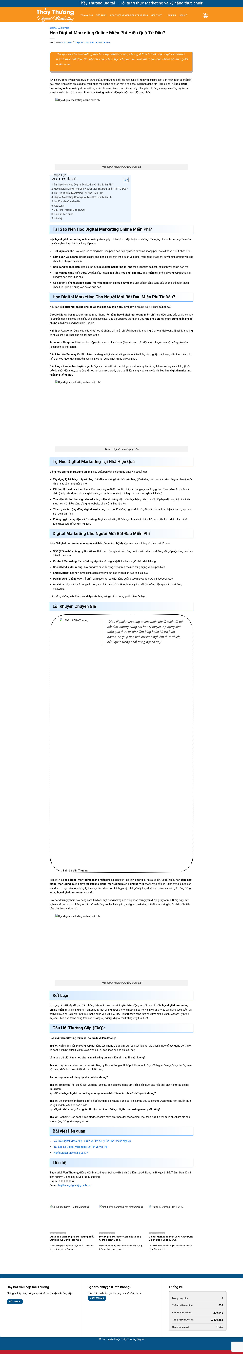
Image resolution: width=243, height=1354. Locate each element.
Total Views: (179, 1319)
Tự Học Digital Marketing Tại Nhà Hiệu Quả (78, 193)
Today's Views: (181, 1305)
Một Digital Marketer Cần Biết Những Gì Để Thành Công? (120, 1238)
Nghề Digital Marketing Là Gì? (71, 1152)
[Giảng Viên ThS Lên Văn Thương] (55, 14)
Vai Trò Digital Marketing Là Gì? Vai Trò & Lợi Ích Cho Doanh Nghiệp (92, 1141)
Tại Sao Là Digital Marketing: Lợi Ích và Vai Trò (80, 1146)
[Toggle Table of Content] (124, 180)
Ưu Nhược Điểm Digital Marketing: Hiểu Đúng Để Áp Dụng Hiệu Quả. (72, 1238)
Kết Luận (59, 205)
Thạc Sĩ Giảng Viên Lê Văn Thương (93, 43)
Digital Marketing (59, 28)
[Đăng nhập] (205, 15)
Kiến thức (156, 15)
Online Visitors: (181, 1298)
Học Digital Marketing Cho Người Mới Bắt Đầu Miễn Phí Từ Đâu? (91, 188)
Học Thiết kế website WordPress (129, 15)
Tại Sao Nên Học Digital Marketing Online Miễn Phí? (84, 184)
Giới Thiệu (101, 15)
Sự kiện (172, 15)
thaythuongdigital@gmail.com (74, 1185)
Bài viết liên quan (63, 214)
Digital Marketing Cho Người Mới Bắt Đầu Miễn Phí (83, 197)
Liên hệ (183, 15)
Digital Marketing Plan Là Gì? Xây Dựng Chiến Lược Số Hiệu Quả (171, 1238)
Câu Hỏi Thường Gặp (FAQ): (69, 209)
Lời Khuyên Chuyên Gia (67, 201)
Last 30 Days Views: (183, 1312)
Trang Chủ (87, 15)
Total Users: (179, 1327)
